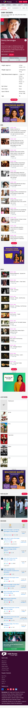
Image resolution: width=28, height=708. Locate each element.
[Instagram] (11, 689)
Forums (9, 4)
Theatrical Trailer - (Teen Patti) (17, 281)
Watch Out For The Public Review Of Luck (18, 323)
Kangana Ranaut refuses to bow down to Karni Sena (18, 220)
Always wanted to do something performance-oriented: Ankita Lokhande (18, 211)
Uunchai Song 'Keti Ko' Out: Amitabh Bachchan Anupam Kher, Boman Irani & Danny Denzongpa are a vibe (17, 143)
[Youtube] (8, 689)
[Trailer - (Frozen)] (5, 291)
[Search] (16, 1)
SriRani (23, 533)
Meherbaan (23, 594)
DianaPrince (23, 580)
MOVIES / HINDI (13, 127)
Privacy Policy (5, 670)
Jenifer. (23, 572)
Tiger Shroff (6, 565)
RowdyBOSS (23, 602)
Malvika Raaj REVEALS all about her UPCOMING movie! (17, 184)
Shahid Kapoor (7, 554)
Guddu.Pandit (23, 542)
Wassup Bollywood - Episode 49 (17, 273)
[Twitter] (5, 689)
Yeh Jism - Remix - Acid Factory (17, 298)
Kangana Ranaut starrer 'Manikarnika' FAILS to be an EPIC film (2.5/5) (18, 201)
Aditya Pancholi (13, 543)
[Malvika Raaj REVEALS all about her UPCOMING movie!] (5, 185)
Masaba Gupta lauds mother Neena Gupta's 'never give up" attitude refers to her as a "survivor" (17, 154)
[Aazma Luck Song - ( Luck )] (5, 356)
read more (4, 54)
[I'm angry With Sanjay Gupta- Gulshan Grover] (5, 331)
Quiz (19, 4)
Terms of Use (5, 668)
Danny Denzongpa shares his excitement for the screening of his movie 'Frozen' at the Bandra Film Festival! (18, 175)
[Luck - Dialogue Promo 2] (5, 348)
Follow (11, 54)
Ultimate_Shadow (23, 618)
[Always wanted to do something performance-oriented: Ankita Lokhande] (5, 211)
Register (25, 1)
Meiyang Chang (7, 613)
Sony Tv (4, 681)
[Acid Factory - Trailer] (5, 315)
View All (24, 521)
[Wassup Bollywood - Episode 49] (5, 274)
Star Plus (4, 676)
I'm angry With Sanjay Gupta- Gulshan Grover (17, 331)
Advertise (4, 662)
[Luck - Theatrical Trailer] (5, 364)
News (3, 4)
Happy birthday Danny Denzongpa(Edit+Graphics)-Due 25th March (11, 570)
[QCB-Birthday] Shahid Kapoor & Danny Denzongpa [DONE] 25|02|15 (11, 549)
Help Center (5, 666)
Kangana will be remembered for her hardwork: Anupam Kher (18, 192)
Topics (14, 4)
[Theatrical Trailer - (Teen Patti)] (5, 283)
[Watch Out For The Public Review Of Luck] (5, 323)
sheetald (23, 626)
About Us (4, 661)
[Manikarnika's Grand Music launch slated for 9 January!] (5, 238)
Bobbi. (23, 552)
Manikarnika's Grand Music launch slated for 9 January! (17, 237)
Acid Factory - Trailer (15, 314)
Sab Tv (3, 683)
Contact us (4, 664)
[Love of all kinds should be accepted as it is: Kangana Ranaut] (5, 229)
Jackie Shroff (6, 543)
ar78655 (23, 611)
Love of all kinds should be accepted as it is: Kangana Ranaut (16, 229)
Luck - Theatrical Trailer (16, 363)
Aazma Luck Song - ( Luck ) (16, 354)
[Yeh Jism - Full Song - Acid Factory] (5, 307)
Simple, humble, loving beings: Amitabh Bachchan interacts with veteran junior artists (17, 164)
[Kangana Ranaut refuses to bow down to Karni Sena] (5, 220)
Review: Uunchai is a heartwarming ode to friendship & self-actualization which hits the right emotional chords (18, 131)
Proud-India (23, 587)
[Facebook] (3, 689)
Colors (3, 679)
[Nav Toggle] (1, 1)
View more (14, 99)
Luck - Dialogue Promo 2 (16, 346)
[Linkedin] (16, 689)
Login (20, 1)
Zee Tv (3, 677)
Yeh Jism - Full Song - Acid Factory (18, 306)
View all (14, 243)
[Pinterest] (13, 689)
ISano (23, 562)
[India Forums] (7, 2)
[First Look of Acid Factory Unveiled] (5, 340)
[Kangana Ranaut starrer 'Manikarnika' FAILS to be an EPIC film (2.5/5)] (5, 202)
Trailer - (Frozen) (14, 289)
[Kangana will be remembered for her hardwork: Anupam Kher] (5, 193)
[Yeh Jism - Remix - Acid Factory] (5, 299)
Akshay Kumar (7, 604)
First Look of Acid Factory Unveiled (16, 339)
